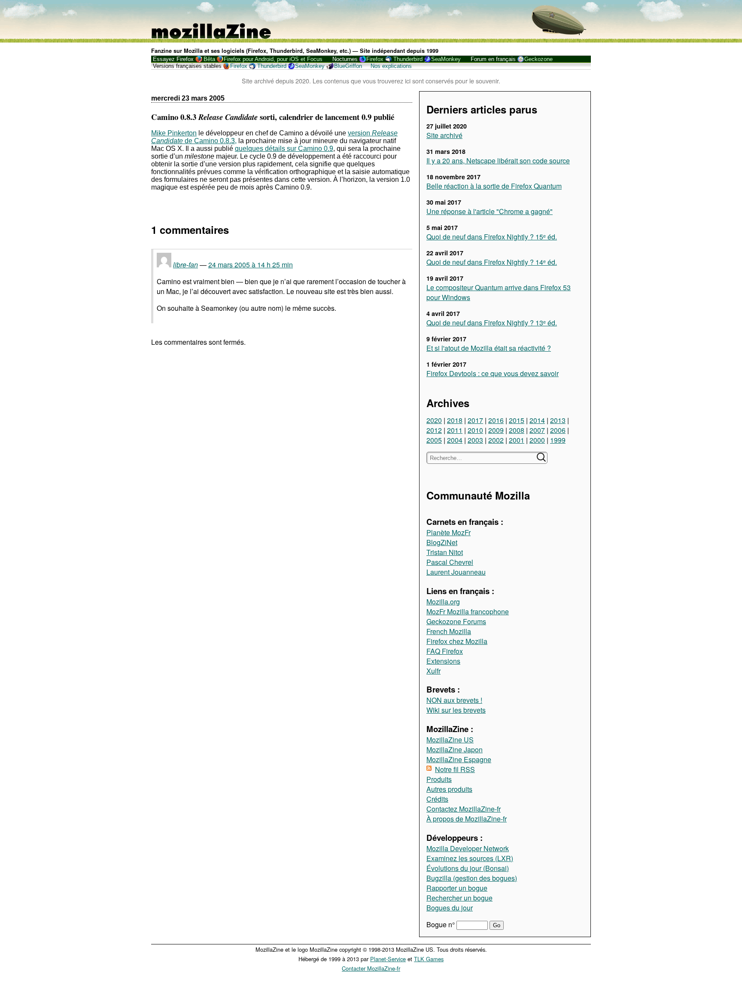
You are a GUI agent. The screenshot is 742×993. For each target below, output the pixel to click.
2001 (516, 440)
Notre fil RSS (455, 769)
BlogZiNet (441, 542)
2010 (475, 430)
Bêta (209, 59)
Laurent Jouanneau (456, 572)
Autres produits (449, 789)
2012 (434, 430)
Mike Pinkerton (174, 133)
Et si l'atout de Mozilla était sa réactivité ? (488, 348)
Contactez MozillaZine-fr (463, 809)
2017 (475, 420)
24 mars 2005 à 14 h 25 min (250, 265)
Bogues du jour (449, 908)
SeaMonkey (446, 59)
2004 (454, 440)
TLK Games (429, 959)
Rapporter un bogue (456, 888)
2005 (434, 440)
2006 (558, 430)
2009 (496, 430)
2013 (558, 420)
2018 (454, 420)
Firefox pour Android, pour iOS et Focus (273, 59)
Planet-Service (388, 959)
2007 (537, 430)
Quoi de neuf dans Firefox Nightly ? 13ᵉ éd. (491, 323)
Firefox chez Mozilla (456, 641)
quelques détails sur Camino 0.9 (284, 148)
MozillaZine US (450, 740)
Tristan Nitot (444, 552)
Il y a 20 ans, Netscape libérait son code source (498, 161)
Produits (439, 779)
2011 (454, 430)
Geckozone (538, 59)
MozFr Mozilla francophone (467, 611)
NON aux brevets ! (454, 700)
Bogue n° (441, 924)
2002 (496, 440)
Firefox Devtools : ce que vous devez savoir (492, 373)
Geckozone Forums (456, 621)
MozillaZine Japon (454, 749)
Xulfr (433, 671)
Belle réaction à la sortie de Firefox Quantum (494, 186)
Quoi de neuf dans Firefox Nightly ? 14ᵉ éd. (491, 262)
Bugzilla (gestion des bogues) (471, 878)
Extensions (443, 661)
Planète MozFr (448, 532)
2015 (516, 420)
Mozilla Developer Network (467, 848)
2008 (516, 430)
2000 (537, 440)
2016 (496, 420)
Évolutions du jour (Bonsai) (467, 868)
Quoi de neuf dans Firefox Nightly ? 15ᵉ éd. (491, 237)
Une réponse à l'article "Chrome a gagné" (489, 211)
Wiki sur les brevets (456, 710)
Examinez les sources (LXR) (469, 858)
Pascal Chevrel (449, 562)
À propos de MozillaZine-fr (466, 819)
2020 (434, 420)
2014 (537, 420)
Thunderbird (408, 59)
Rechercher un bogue (459, 898)
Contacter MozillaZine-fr (371, 968)
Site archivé (444, 135)
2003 (475, 440)
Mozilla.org (443, 602)
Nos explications (391, 66)
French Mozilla (448, 631)
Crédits (437, 799)
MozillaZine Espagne (458, 759)
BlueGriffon (348, 66)
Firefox (374, 59)
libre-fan (185, 265)
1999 (558, 440)
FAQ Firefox (444, 651)
